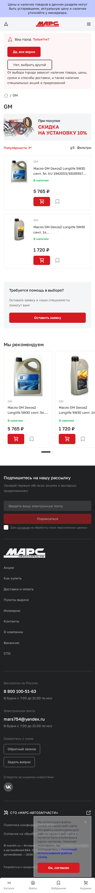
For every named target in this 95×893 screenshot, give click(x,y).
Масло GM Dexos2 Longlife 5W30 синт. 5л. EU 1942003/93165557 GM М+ (59, 171)
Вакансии (11, 643)
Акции (9, 567)
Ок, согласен (58, 868)
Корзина (85, 888)
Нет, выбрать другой (29, 65)
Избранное (58, 888)
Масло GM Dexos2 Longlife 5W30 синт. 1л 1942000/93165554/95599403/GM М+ (60, 230)
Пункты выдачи (16, 600)
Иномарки (12, 611)
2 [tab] (53, 452)
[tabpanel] (28, 399)
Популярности (15, 148)
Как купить (13, 578)
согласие (23, 527)
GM (35, 161)
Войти (33, 888)
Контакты (11, 621)
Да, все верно (24, 52)
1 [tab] (45, 452)
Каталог (9, 888)
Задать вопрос (19, 762)
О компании (13, 632)
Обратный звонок (22, 749)
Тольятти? (41, 39)
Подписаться (47, 519)
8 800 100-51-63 (20, 691)
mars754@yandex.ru (24, 719)
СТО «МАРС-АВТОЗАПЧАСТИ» (34, 813)
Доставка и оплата (18, 589)
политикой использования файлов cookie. (57, 853)
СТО (7, 653)
